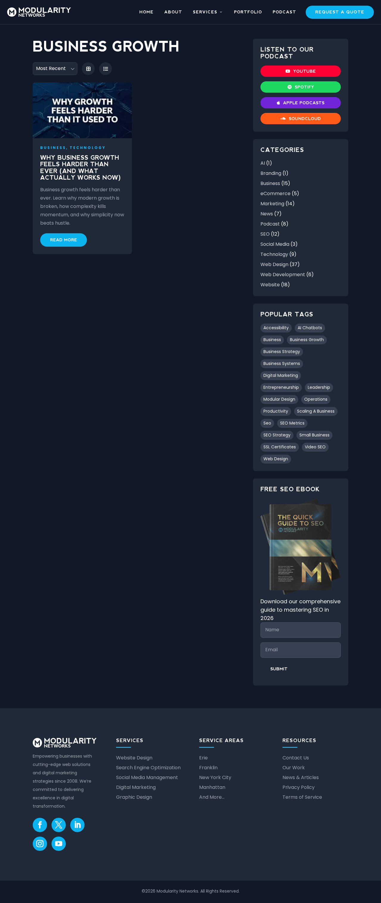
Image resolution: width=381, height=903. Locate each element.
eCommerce (275, 193)
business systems (281, 363)
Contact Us (295, 757)
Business (270, 183)
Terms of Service (302, 797)
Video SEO (315, 447)
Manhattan (212, 787)
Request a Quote (339, 12)
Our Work (293, 767)
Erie (203, 757)
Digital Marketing (136, 787)
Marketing (272, 203)
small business (314, 435)
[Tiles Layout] (88, 68)
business (272, 340)
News (266, 213)
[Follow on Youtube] (58, 844)
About (173, 12)
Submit (279, 668)
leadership (319, 387)
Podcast (284, 12)
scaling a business (316, 411)
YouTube (304, 71)
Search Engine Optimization (148, 767)
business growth (307, 340)
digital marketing (280, 375)
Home (146, 12)
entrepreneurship (281, 387)
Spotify (304, 87)
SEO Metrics (292, 423)
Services (205, 12)
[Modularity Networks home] (39, 12)
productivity (275, 411)
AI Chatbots (310, 328)
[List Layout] (105, 68)
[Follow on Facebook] (40, 825)
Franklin (208, 767)
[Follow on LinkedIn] (77, 825)
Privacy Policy (298, 787)
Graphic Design (134, 797)
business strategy (281, 352)
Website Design (134, 757)
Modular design (279, 399)
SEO (265, 234)
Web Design (274, 264)
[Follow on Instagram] (40, 844)
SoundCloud (305, 118)
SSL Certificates (279, 447)
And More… (211, 797)
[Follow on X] (58, 825)
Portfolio (248, 12)
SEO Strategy (277, 435)
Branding (270, 173)
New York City (215, 777)
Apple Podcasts (303, 102)
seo (267, 423)
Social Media (274, 244)
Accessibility (276, 328)
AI (262, 163)
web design (275, 459)
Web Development (282, 274)
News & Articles (300, 777)
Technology (274, 254)
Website (270, 284)
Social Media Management (147, 777)
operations (315, 399)
